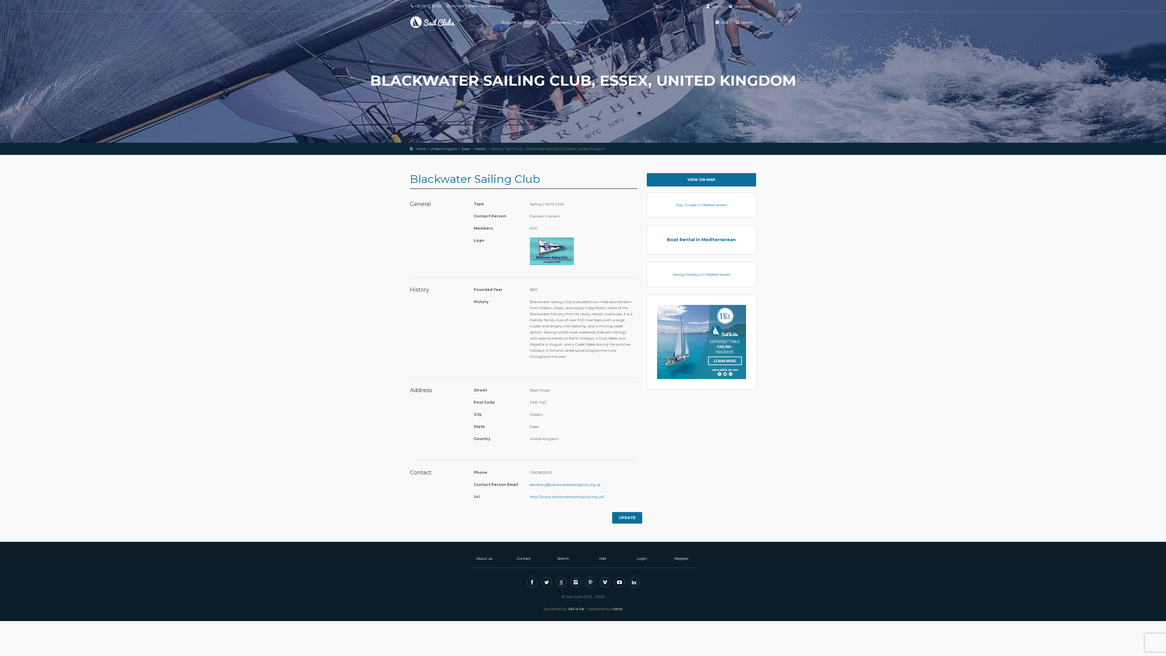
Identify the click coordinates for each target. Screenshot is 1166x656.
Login (642, 558)
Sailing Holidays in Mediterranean (702, 274)
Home (421, 149)
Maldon (481, 149)
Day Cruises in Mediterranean (701, 205)
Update (627, 517)
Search (746, 22)
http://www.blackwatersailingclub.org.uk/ (567, 496)
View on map (701, 179)
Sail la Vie (576, 608)
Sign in (717, 6)
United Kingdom (443, 149)
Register (681, 558)
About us (484, 558)
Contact (524, 558)
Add (724, 22)
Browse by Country (520, 22)
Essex (466, 149)
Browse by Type (567, 22)
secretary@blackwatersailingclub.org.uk (565, 484)
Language (741, 6)
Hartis (617, 608)
